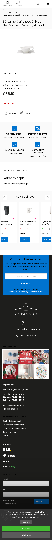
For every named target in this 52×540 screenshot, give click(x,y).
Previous (5, 197)
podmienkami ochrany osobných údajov (26, 292)
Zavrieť (43, 120)
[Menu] (47, 3)
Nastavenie (26, 522)
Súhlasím (26, 528)
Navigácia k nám (10, 432)
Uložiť (8, 121)
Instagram (29, 323)
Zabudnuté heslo (9, 504)
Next (47, 197)
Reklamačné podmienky (13, 424)
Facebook (22, 323)
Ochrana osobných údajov (14, 428)
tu (38, 517)
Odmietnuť (26, 535)
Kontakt (6, 435)
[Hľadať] (38, 4)
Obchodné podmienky (12, 421)
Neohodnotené (21, 85)
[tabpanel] (29, 222)
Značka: (12, 88)
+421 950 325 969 (29, 335)
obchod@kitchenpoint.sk (29, 329)
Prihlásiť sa (26, 283)
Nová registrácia (9, 500)
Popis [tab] (11, 170)
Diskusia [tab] (22, 170)
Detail (25, 239)
